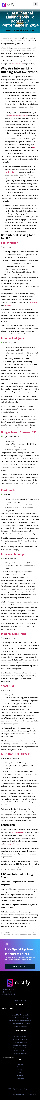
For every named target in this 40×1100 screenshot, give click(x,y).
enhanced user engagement (18, 116)
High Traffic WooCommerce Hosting (20, 1020)
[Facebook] (20, 1004)
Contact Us (20, 1078)
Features (20, 1067)
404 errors (7, 305)
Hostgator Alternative (20, 1042)
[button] (35, 4)
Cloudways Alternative (20, 1045)
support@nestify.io (20, 1000)
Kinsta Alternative (20, 1051)
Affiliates (20, 1075)
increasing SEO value (11, 844)
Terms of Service (18, 1094)
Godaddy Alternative (20, 1039)
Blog (20, 1072)
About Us (20, 1064)
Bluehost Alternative (20, 1037)
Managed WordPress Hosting (20, 1015)
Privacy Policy (32, 1094)
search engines (10, 172)
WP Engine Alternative (20, 1053)
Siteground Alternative (20, 1048)
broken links (34, 302)
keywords (31, 214)
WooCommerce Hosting (20, 1018)
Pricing (20, 1070)
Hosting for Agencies (20, 1026)
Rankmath (8, 490)
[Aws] (17, 1004)
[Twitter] (22, 1004)
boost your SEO (17, 64)
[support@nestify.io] (20, 998)
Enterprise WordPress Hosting (20, 1023)
